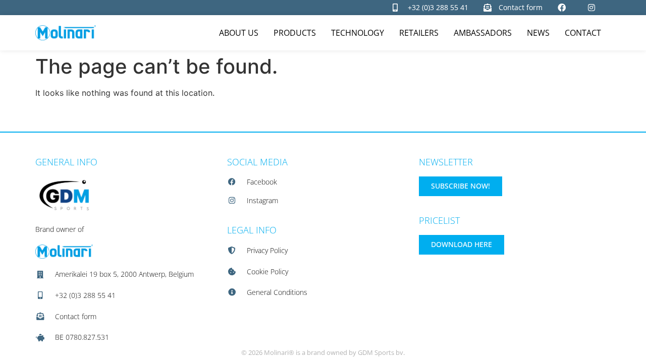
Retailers (419, 32)
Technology (357, 32)
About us (238, 32)
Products (295, 32)
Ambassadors (483, 32)
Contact (583, 32)
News (538, 32)
